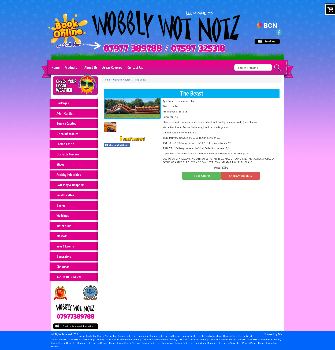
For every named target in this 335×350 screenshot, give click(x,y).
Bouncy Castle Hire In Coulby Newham (202, 336)
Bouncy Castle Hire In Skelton (124, 343)
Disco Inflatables (67, 134)
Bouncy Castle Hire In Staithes (190, 343)
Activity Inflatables (69, 174)
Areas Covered (112, 67)
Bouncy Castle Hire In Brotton (165, 336)
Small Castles (65, 195)
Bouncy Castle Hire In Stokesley (224, 343)
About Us (90, 67)
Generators (64, 256)
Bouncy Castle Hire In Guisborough (77, 339)
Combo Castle (65, 144)
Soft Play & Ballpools (70, 185)
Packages (63, 103)
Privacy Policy (249, 343)
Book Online (202, 176)
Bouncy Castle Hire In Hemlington (114, 339)
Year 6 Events (65, 246)
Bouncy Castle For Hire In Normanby (97, 336)
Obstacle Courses (68, 154)
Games (61, 205)
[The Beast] (132, 108)
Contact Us (135, 67)
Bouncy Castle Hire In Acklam (133, 336)
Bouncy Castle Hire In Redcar (92, 343)
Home (55, 67)
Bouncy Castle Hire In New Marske (218, 339)
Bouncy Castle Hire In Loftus (184, 339)
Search (277, 66)
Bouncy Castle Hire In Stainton (157, 343)
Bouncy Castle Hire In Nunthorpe (255, 339)
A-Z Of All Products (69, 277)
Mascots (62, 236)
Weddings (63, 215)
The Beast (140, 79)
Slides (60, 164)
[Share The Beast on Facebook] (132, 145)
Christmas (63, 266)
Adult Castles (65, 113)
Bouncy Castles (66, 123)
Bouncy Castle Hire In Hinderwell (150, 339)
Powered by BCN (273, 334)
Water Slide (64, 226)
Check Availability (240, 176)
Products (71, 67)
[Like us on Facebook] (279, 32)
